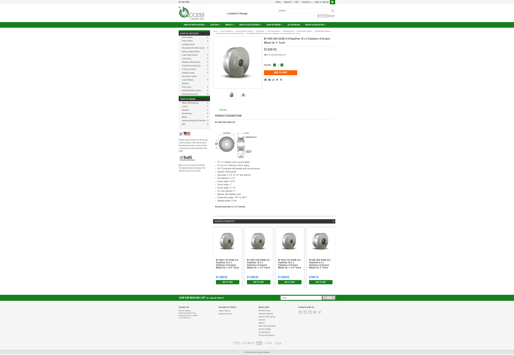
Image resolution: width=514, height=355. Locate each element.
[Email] (269, 80)
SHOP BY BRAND (274, 25)
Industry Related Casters (191, 90)
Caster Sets (186, 58)
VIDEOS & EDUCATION (314, 25)
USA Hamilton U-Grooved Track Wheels (230, 33)
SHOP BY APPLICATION (194, 25)
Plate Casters (187, 37)
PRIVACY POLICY (264, 311)
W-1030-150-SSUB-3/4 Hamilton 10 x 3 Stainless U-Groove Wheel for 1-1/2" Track (258, 264)
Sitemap (266, 352)
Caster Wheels (187, 80)
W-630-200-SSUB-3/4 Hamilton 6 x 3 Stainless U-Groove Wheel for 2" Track (319, 264)
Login (316, 2)
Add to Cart (227, 282)
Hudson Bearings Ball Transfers (194, 120)
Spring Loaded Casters (191, 51)
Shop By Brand (187, 99)
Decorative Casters (189, 76)
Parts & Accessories (190, 94)
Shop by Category (189, 33)
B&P (183, 124)
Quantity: (267, 65)
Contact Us (306, 2)
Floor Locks (186, 87)
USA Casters (260, 31)
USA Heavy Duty (288, 31)
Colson (185, 106)
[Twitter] (277, 80)
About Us (287, 2)
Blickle (184, 117)
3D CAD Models (293, 25)
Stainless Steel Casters (191, 62)
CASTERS (214, 25)
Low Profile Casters (190, 55)
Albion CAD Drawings (190, 103)
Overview (222, 110)
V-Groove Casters (189, 69)
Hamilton (185, 110)
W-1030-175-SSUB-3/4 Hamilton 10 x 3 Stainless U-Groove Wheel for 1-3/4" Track (227, 264)
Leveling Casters (188, 44)
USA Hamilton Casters (304, 31)
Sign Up (325, 2)
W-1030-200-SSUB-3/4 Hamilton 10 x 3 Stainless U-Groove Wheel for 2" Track (273, 33)
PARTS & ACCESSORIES (249, 25)
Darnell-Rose (187, 113)
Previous (215, 62)
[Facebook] (265, 80)
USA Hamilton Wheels (322, 31)
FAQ (296, 2)
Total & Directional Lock (191, 65)
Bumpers (185, 83)
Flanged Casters (188, 73)
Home (278, 2)
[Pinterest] (281, 80)
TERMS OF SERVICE (265, 314)
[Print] (273, 80)
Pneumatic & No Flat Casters (193, 48)
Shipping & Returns (225, 314)
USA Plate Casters (273, 31)
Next (259, 62)
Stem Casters (187, 41)
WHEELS (229, 25)
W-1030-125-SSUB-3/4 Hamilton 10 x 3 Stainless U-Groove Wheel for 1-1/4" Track (289, 264)
